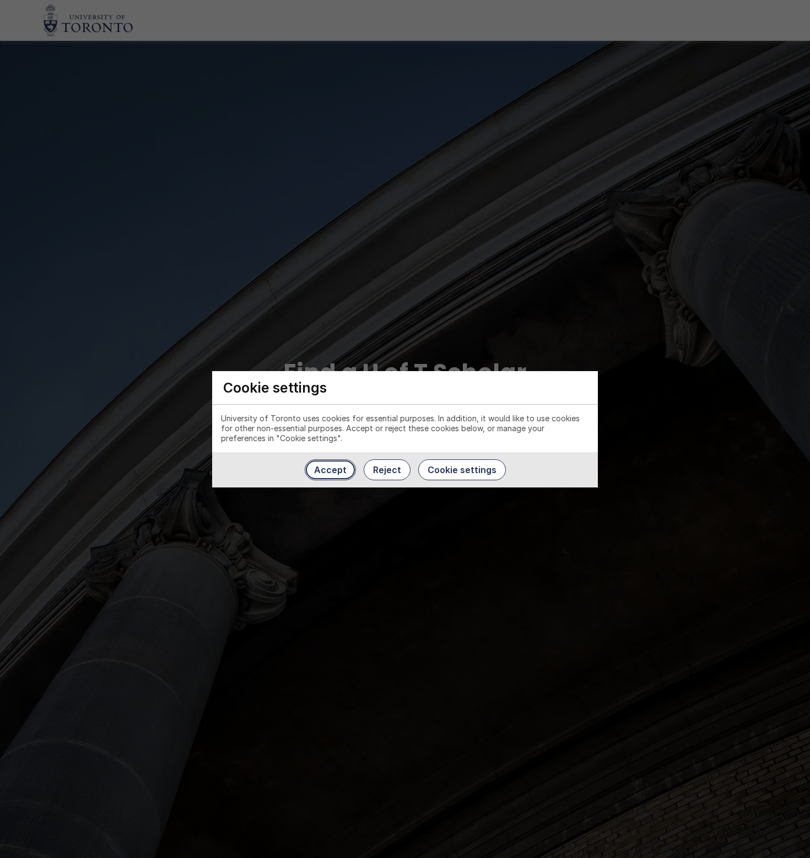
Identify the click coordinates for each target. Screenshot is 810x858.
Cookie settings (462, 469)
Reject (387, 469)
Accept (330, 469)
